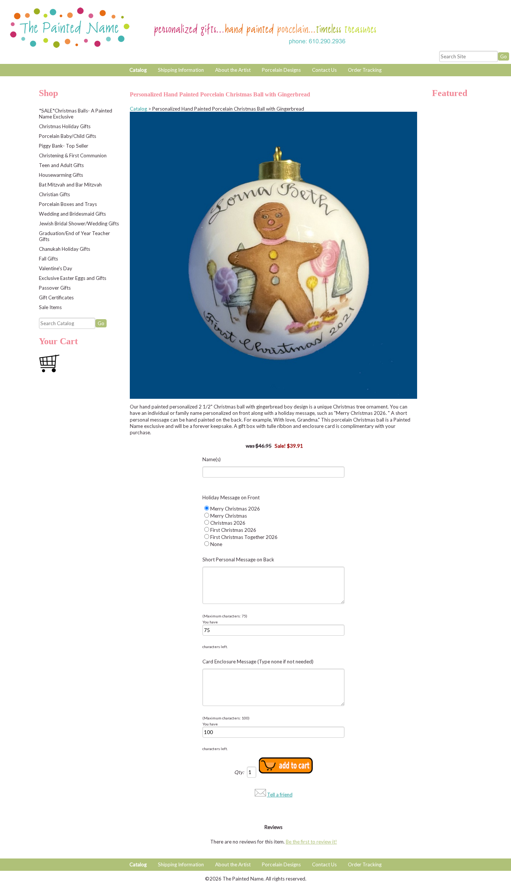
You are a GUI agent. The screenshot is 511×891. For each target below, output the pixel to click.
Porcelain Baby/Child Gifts (67, 136)
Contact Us (324, 70)
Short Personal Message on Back (238, 559)
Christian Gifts (54, 194)
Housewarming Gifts (61, 175)
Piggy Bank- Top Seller (63, 146)
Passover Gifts (55, 288)
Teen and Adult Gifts (61, 165)
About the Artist (233, 70)
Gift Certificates (56, 297)
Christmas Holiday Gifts (65, 126)
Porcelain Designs (281, 70)
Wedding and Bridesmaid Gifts (72, 214)
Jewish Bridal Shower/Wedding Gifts (79, 223)
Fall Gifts (48, 259)
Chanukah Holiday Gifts (64, 249)
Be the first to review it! (311, 842)
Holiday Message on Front (231, 497)
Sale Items (50, 307)
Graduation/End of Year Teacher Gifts (74, 236)
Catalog (138, 70)
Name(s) (211, 459)
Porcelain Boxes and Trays (68, 204)
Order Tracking (365, 70)
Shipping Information (181, 70)
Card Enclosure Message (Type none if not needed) (257, 662)
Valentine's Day (55, 268)
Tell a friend (280, 795)
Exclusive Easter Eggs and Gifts (72, 278)
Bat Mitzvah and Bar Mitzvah (70, 185)
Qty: (239, 772)
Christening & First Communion (73, 155)
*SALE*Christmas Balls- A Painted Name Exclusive (75, 114)
